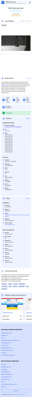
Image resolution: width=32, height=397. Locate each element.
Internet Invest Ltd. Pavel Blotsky (13, 126)
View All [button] (29, 78)
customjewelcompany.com (9, 384)
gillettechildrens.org (7, 350)
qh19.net (3, 364)
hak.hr (3, 338)
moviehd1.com (5, 379)
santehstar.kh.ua (8, 312)
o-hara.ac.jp (4, 345)
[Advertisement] (16, 31)
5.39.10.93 (7, 131)
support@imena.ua (9, 224)
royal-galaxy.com (6, 377)
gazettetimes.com (6, 348)
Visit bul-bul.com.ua (16, 10)
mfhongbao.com (6, 343)
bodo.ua (3, 386)
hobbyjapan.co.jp (6, 333)
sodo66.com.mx (6, 367)
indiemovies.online (6, 374)
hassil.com (4, 335)
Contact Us (16, 390)
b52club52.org (5, 372)
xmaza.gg (4, 369)
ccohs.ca (4, 352)
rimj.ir (2, 381)
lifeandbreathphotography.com (10, 340)
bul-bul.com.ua (5, 85)
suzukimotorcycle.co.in (8, 355)
